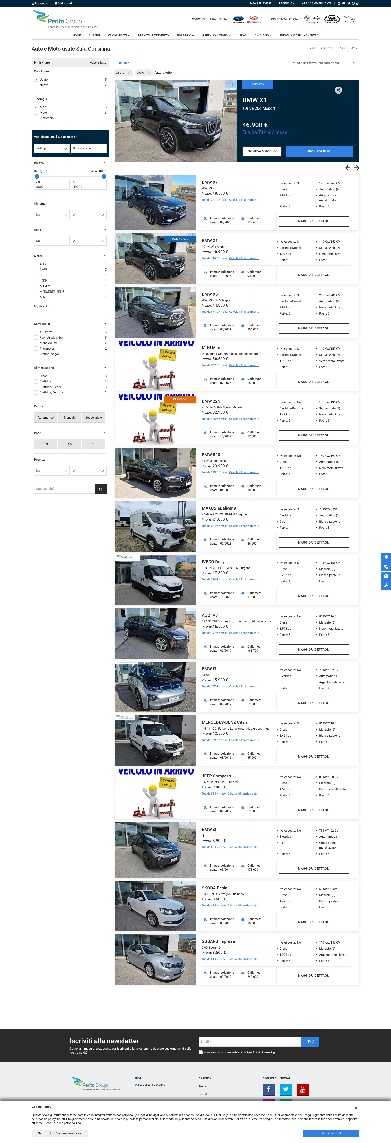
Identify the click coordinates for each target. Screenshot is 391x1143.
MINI (73, 297)
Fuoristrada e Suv (73, 337)
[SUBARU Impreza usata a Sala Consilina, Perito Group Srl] (155, 959)
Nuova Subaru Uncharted (299, 35)
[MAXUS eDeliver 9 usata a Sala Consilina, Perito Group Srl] (155, 526)
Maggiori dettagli (314, 221)
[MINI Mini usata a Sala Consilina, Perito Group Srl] (155, 366)
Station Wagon (73, 354)
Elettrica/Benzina (73, 392)
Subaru (94, 35)
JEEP (73, 281)
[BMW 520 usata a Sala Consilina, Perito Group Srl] (155, 473)
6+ (93, 444)
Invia (310, 1041)
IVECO (73, 275)
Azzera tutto (98, 62)
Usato (354, 48)
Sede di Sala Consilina (151, 1084)
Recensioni (287, 3)
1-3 (46, 444)
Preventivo (41, 3)
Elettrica (73, 381)
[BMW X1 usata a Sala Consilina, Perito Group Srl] (176, 121)
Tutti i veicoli (327, 48)
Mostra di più (43, 306)
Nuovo (73, 85)
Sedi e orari (65, 3)
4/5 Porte (73, 332)
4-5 (70, 444)
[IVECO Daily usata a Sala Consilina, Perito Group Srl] (155, 580)
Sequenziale (93, 417)
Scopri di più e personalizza (59, 1133)
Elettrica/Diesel (73, 387)
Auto (342, 48)
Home (77, 35)
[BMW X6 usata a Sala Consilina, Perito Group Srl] (155, 312)
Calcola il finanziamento (244, 199)
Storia (202, 1086)
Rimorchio (73, 118)
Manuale (70, 417)
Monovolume (73, 343)
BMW (73, 270)
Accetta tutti (331, 1133)
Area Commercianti (316, 3)
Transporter (73, 348)
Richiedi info (319, 151)
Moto (73, 112)
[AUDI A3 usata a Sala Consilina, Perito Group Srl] (155, 633)
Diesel (73, 376)
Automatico (46, 417)
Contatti (204, 1094)
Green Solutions (215, 35)
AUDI (73, 264)
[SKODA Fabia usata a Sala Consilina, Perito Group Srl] (155, 906)
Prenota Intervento (153, 35)
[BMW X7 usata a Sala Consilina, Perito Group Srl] (155, 202)
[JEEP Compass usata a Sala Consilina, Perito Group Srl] (155, 794)
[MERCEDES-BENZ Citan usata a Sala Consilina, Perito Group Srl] (155, 740)
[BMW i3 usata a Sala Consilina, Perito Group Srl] (155, 687)
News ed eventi (261, 3)
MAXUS (73, 286)
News (243, 35)
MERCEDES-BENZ (73, 292)
